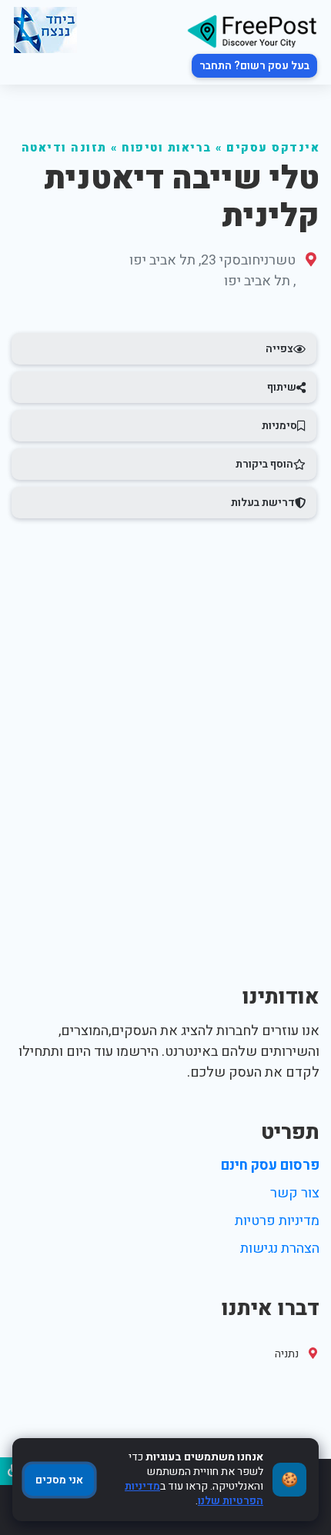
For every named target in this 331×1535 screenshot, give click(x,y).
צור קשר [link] (294, 1193)
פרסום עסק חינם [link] (270, 1165)
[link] (251, 30)
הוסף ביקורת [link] (264, 464)
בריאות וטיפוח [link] (167, 148)
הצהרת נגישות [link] (279, 1248)
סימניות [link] (279, 426)
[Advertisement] (165, 698)
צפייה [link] (279, 349)
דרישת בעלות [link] (263, 502)
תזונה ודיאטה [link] (64, 148)
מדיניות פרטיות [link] (277, 1220)
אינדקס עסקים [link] (272, 148)
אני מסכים (59, 1480)
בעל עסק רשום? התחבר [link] (254, 66)
